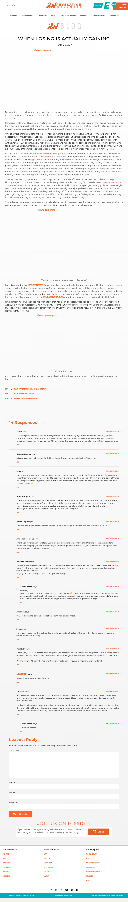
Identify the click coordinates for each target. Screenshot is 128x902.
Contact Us (6, 863)
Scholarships (90, 867)
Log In (107, 5)
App (45, 854)
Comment (15, 751)
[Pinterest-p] (61, 889)
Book (88, 881)
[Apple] (77, 889)
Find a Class (48, 867)
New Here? (13, 15)
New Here (5, 854)
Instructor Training (93, 863)
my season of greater (42, 153)
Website (13, 803)
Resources (84, 15)
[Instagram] (56, 889)
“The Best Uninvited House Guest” (26, 398)
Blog (87, 858)
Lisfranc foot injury (36, 285)
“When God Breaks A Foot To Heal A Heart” (29, 389)
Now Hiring (6, 867)
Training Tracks (28, 15)
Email (12, 792)
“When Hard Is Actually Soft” (24, 394)
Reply (17, 445)
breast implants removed (53, 297)
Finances (5, 872)
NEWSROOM (6, 876)
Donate (101, 832)
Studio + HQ (114, 15)
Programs (42, 15)
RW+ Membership (99, 15)
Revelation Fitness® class (112, 182)
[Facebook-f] (51, 889)
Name (13, 782)
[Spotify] (72, 889)
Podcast (47, 858)
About (4, 858)
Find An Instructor (68, 15)
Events (53, 15)
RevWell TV (48, 863)
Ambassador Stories (93, 872)
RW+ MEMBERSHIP (91, 854)
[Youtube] (66, 889)
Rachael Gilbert (21, 674)
